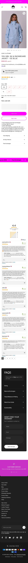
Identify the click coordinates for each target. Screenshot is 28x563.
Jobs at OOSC (4, 489)
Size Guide (3, 484)
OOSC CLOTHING (6, 53)
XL (3, 91)
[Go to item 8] (20, 50)
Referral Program (5, 505)
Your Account (4, 511)
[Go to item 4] (13, 50)
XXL (9, 91)
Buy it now (14, 118)
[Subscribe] (24, 527)
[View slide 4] (16, 472)
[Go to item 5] (15, 50)
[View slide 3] (15, 472)
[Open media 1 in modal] (24, 13)
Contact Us (4, 513)
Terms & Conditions (5, 517)
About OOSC (4, 482)
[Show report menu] (24, 259)
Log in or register (9, 72)
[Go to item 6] (16, 50)
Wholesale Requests (6, 493)
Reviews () (4, 79)
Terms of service (20, 556)
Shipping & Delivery (6, 497)
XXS (4, 87)
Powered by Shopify (21, 554)
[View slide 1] (11, 472)
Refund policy (7, 556)
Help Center (4, 502)
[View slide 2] (13, 472)
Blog (2, 487)
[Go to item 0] (8, 50)
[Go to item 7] (18, 50)
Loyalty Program (5, 507)
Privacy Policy (4, 495)
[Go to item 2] (10, 50)
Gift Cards (3, 515)
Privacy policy (13, 556)
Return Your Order (5, 509)
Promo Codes (4, 491)
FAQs (14, 377)
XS (9, 87)
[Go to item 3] (11, 50)
